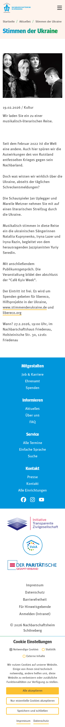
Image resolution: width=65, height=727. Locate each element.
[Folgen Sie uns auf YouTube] (41, 499)
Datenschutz (35, 592)
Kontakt (32, 484)
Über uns (32, 415)
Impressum (35, 585)
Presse (32, 477)
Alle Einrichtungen (32, 490)
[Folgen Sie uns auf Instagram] (32, 499)
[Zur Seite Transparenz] (32, 524)
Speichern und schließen (32, 711)
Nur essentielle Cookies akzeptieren (32, 700)
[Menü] (59, 8)
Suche (32, 456)
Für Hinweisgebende (35, 607)
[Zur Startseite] (17, 8)
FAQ (32, 422)
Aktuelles (25, 21)
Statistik (51, 649)
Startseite (9, 21)
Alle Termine (32, 443)
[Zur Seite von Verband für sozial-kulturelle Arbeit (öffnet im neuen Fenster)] (32, 545)
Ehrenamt (32, 381)
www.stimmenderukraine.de (25, 307)
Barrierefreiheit (35, 600)
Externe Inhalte (35, 656)
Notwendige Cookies (25, 649)
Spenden (32, 388)
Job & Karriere (33, 375)
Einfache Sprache (32, 450)
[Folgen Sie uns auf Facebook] (23, 499)
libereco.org (12, 313)
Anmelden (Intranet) (34, 614)
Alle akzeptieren (32, 690)
